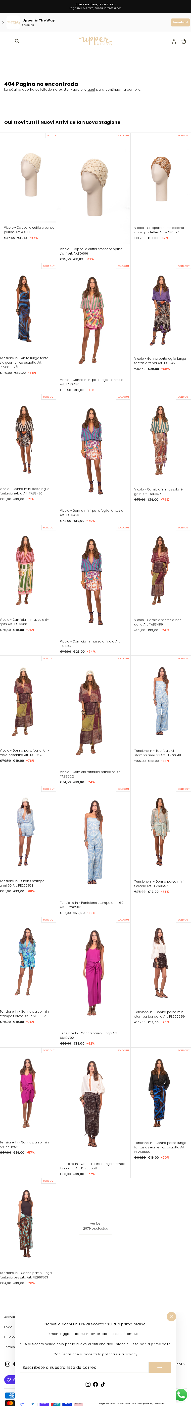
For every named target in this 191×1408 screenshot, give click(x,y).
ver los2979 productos (95, 1225)
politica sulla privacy (119, 1354)
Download (180, 22)
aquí (91, 89)
